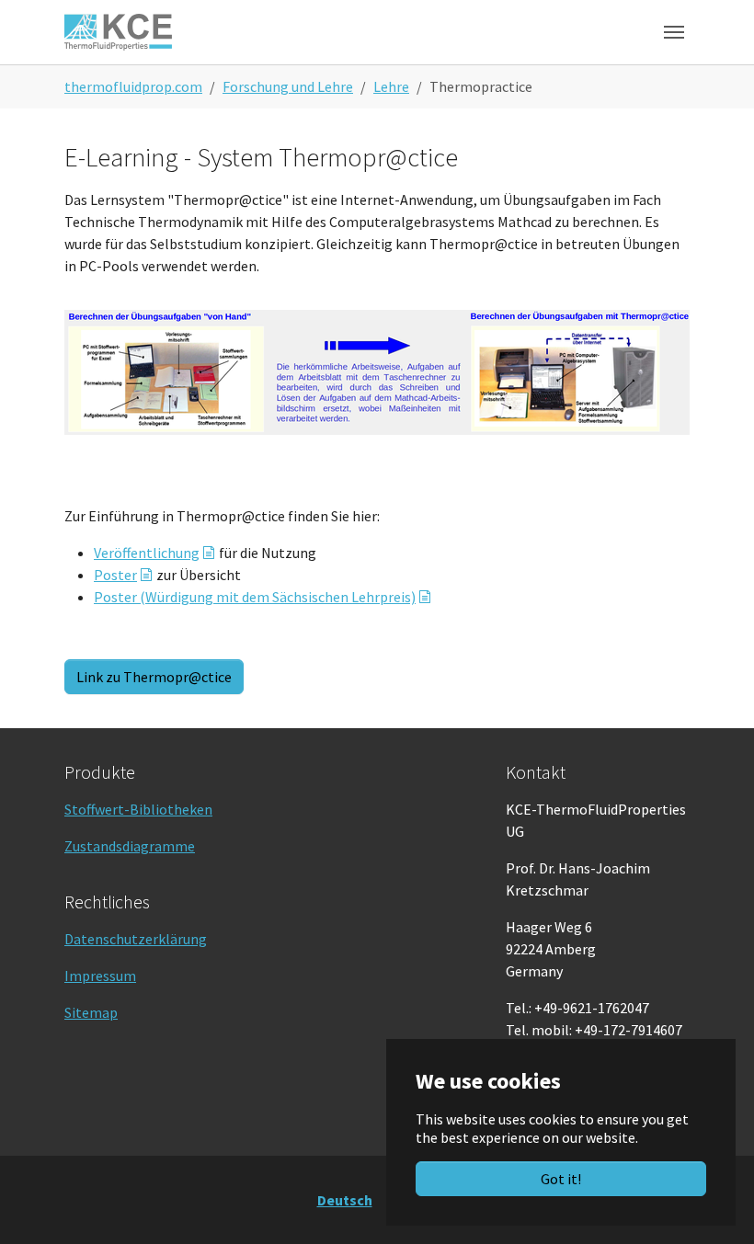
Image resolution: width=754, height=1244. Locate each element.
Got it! (561, 1179)
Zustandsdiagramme (129, 846)
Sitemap (91, 1012)
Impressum (100, 975)
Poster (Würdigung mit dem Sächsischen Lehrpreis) (255, 597)
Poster (115, 574)
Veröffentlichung (147, 552)
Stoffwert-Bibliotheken (138, 809)
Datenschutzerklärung (135, 939)
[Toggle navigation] (674, 32)
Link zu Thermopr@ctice (154, 677)
